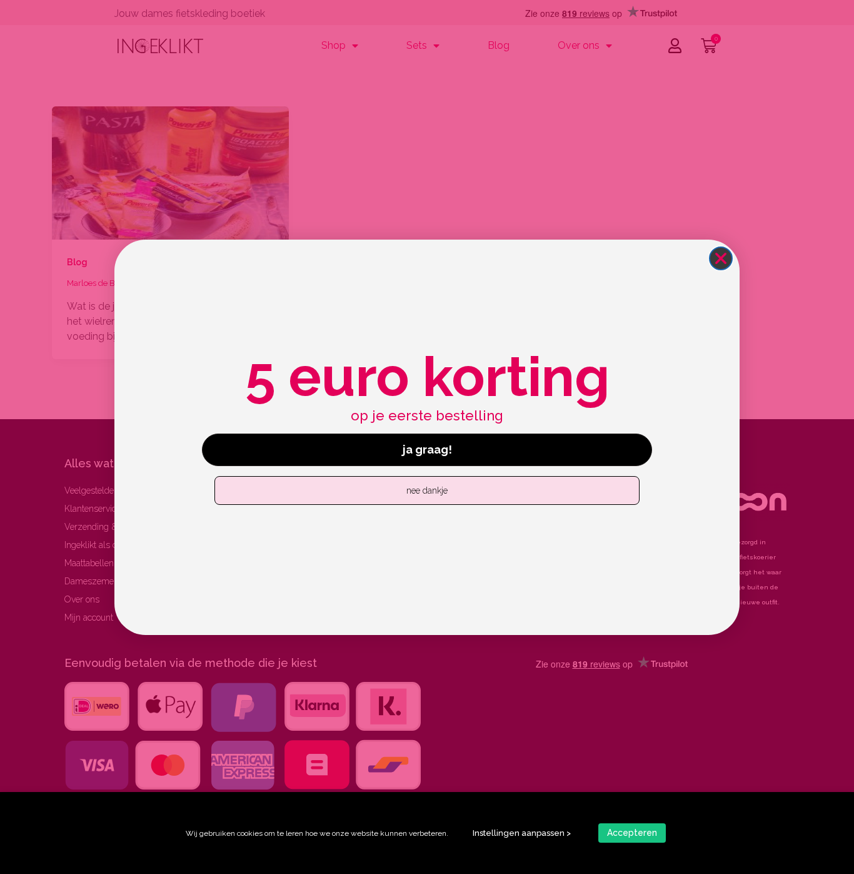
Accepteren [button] (632, 833)
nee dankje (427, 490)
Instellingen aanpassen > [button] (522, 833)
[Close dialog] (721, 258)
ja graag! (427, 449)
